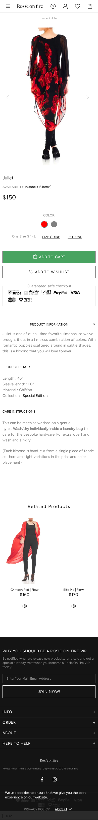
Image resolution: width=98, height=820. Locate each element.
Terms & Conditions (30, 768)
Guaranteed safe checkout (49, 286)
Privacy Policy (10, 768)
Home (43, 18)
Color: (49, 215)
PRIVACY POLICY (37, 809)
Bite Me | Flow (73, 590)
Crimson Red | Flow (24, 590)
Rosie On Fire (30, 6)
